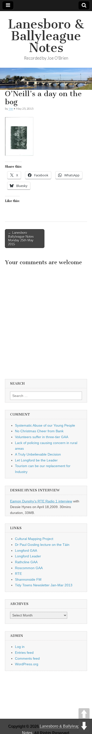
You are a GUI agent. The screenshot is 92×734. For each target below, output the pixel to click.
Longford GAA (26, 550)
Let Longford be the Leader (36, 460)
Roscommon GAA (29, 568)
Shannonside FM (28, 579)
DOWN (84, 726)
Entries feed (24, 653)
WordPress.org (26, 664)
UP (84, 713)
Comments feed (27, 658)
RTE (18, 574)
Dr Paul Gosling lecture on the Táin (42, 545)
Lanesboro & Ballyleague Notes (46, 36)
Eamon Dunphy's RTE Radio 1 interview (41, 501)
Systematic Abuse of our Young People (45, 425)
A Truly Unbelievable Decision (38, 454)
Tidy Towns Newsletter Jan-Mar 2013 (43, 585)
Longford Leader (28, 556)
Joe (11, 108)
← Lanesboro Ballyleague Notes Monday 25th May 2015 (21, 238)
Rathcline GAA (26, 562)
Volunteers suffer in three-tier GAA (41, 437)
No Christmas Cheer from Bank (39, 431)
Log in (20, 647)
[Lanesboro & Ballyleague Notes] (46, 79)
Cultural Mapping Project (34, 539)
